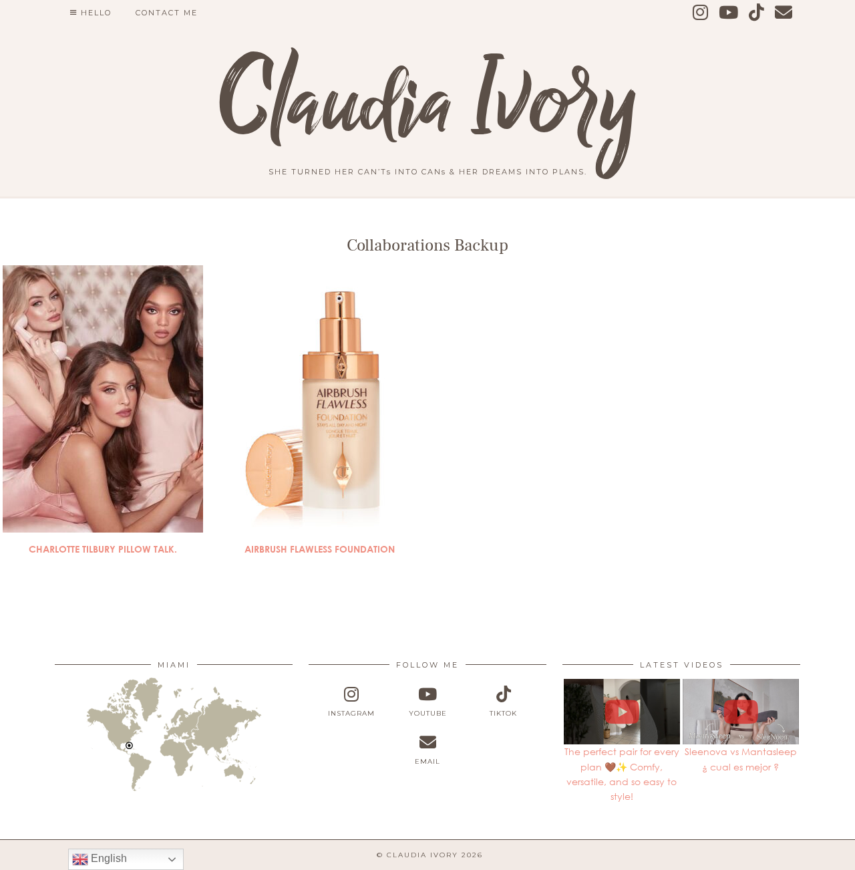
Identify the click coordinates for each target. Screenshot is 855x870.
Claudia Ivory (428, 103)
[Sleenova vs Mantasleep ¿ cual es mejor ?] (741, 711)
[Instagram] (701, 12)
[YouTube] (729, 12)
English (107, 858)
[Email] (784, 12)
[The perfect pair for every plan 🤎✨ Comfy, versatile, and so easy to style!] (622, 711)
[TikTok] (757, 12)
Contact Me (167, 12)
